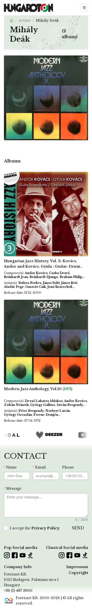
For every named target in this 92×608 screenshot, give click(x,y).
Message (13, 488)
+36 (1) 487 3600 (18, 590)
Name (11, 467)
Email (40, 467)
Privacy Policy (45, 528)
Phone (68, 467)
